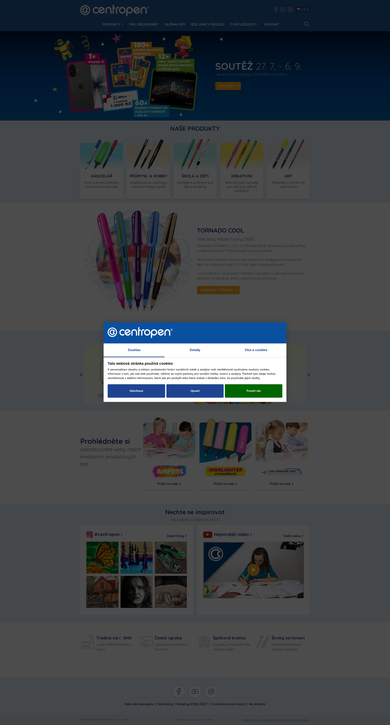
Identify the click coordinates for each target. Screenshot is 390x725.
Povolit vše (254, 390)
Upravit (195, 390)
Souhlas (134, 350)
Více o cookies (256, 350)
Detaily (195, 350)
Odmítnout (136, 390)
